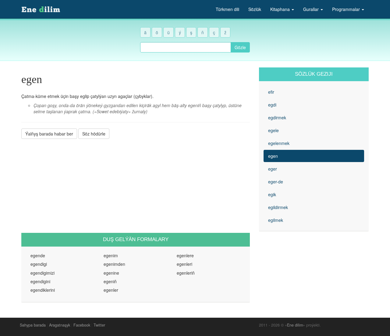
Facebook (81, 325)
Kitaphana (280, 9)
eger (272, 169)
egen (273, 156)
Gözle (240, 47)
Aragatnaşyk (59, 325)
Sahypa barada (33, 325)
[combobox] (185, 47)
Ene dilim (295, 325)
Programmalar (346, 9)
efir (271, 92)
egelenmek (278, 143)
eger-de (275, 182)
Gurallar (311, 9)
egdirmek (277, 117)
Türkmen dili (227, 9)
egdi (272, 105)
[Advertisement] (135, 186)
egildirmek (278, 207)
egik (272, 194)
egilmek (275, 220)
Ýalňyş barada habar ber (49, 134)
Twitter (99, 325)
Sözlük (254, 9)
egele (273, 130)
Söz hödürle (93, 134)
